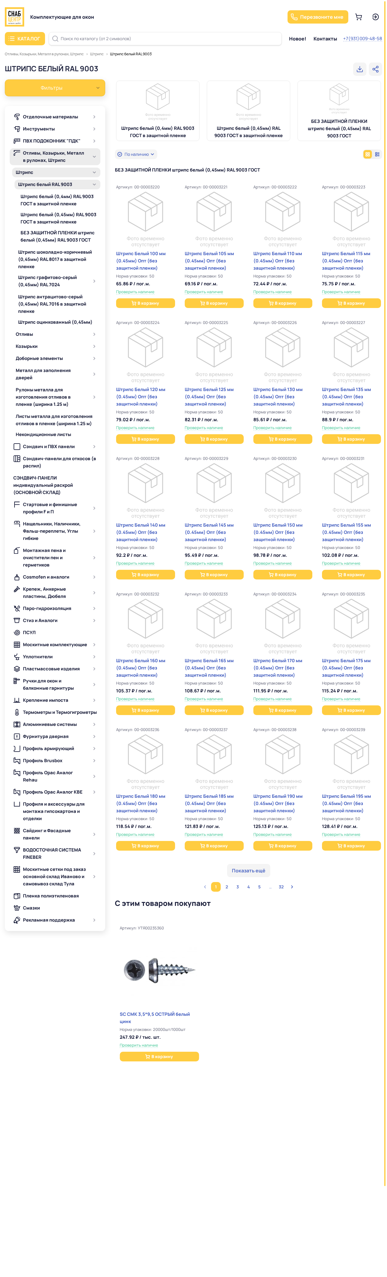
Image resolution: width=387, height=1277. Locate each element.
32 (281, 887)
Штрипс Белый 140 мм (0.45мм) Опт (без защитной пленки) (140, 532)
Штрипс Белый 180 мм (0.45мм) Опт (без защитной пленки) (140, 803)
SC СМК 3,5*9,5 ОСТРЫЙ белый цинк (155, 1018)
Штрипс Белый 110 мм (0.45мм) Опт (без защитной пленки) (277, 260)
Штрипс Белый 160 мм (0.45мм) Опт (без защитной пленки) (140, 667)
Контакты (325, 38)
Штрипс (97, 53)
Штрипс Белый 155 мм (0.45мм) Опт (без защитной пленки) (346, 532)
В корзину (148, 303)
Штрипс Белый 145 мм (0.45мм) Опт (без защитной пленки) (209, 532)
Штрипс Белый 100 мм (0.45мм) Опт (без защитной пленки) (141, 260)
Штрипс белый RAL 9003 (131, 53)
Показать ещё (248, 870)
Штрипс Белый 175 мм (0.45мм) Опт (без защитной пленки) (346, 667)
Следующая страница (292, 887)
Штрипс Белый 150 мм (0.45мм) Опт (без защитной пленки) (278, 532)
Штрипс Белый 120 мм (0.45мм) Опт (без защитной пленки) (140, 396)
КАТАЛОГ (29, 38)
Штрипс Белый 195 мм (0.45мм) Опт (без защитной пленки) (346, 803)
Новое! (297, 38)
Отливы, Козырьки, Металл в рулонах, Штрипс (44, 53)
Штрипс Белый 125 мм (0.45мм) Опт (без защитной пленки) (209, 396)
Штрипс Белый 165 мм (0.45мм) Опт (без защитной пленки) (209, 667)
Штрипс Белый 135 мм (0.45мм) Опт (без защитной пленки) (346, 396)
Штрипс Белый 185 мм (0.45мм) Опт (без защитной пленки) (209, 803)
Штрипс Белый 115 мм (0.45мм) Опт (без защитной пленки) (346, 260)
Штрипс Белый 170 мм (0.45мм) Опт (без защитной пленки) (277, 667)
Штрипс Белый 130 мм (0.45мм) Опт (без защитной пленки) (278, 396)
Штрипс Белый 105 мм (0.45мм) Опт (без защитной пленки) (209, 260)
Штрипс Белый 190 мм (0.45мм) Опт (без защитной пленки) (278, 803)
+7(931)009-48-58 (362, 38)
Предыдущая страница (205, 887)
